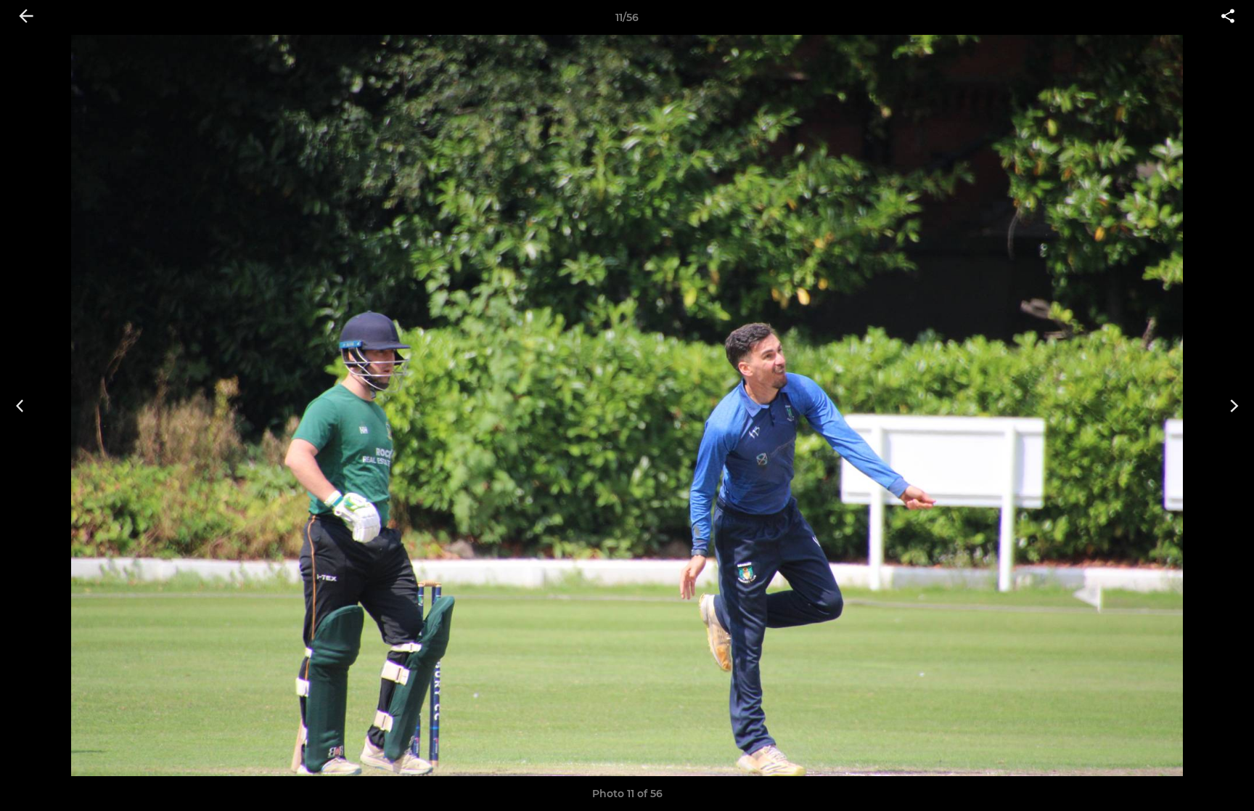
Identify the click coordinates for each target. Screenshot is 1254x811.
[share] (1228, 17)
